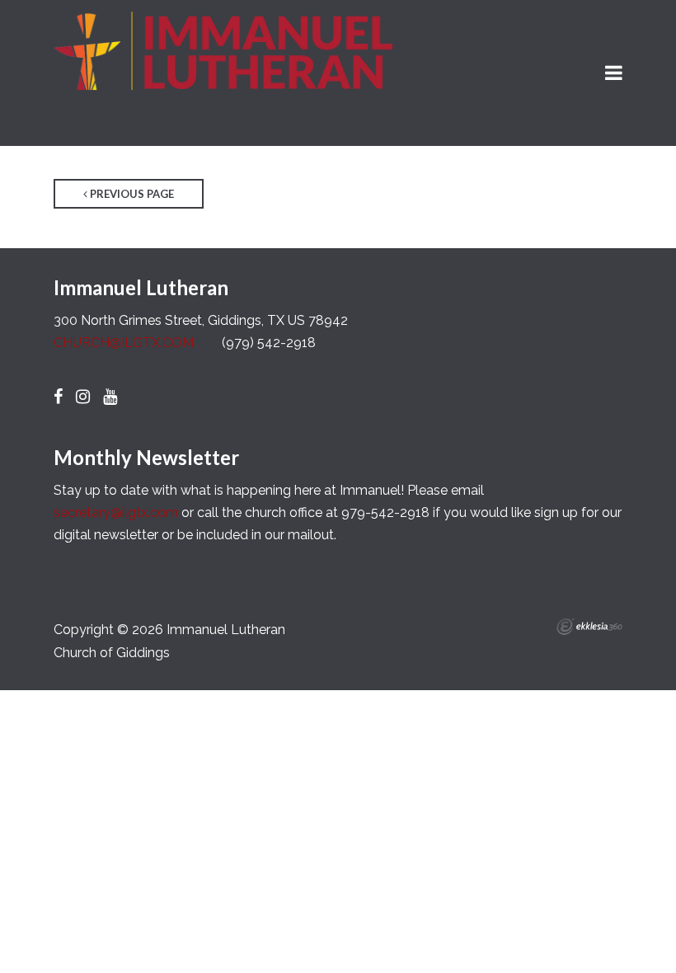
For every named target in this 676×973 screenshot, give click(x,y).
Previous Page (130, 193)
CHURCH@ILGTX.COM (124, 342)
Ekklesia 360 (589, 626)
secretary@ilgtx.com (116, 512)
